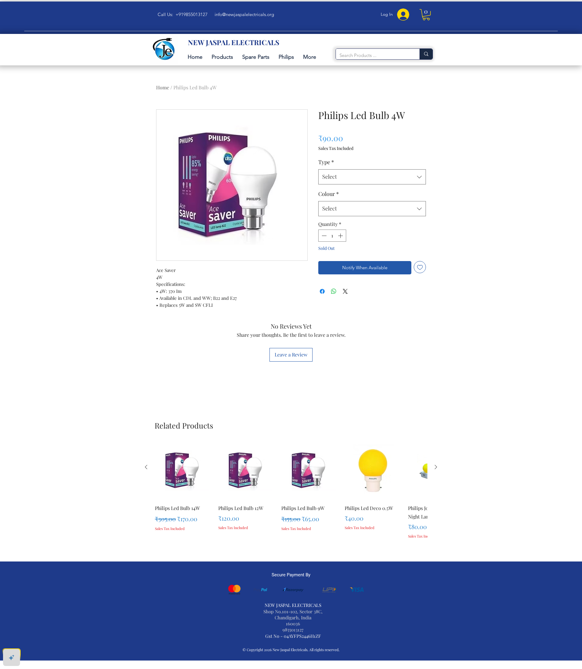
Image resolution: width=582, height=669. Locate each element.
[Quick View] (183, 470)
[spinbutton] (332, 235)
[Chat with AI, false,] (11, 657)
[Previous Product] (146, 467)
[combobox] (372, 176)
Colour (328, 193)
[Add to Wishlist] (420, 267)
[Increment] (341, 235)
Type (326, 162)
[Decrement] (323, 235)
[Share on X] (345, 291)
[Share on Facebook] (322, 291)
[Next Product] (436, 467)
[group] (291, 499)
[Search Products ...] (426, 54)
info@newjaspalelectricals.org (244, 14)
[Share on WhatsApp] (333, 291)
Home (162, 87)
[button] (426, 14)
